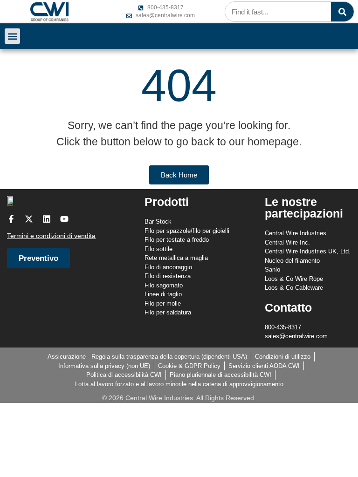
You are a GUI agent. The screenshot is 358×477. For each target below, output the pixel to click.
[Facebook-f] (11, 219)
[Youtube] (64, 219)
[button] (12, 36)
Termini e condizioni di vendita (51, 235)
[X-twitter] (29, 219)
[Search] (342, 11)
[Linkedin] (46, 219)
